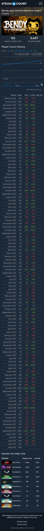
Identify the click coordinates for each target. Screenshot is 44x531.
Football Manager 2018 (17, 472)
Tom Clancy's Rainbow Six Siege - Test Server (17, 496)
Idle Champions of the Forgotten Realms (17, 462)
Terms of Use (22, 524)
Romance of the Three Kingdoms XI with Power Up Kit (17, 477)
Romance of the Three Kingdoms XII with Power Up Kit (17, 501)
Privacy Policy (22, 522)
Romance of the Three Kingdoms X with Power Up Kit (17, 491)
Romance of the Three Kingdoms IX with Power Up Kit (17, 486)
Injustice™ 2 (17, 482)
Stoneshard (16, 467)
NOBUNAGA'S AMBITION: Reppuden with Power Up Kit (17, 505)
